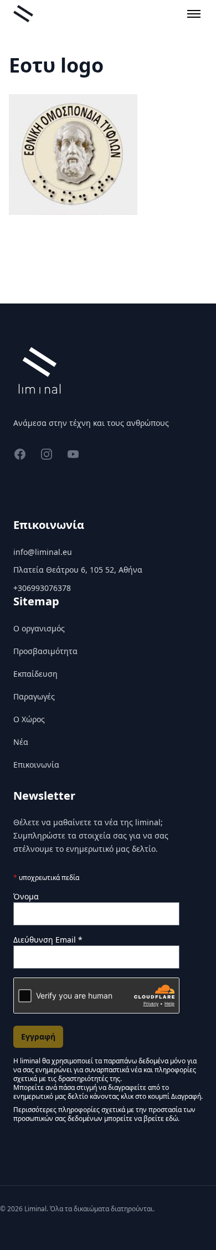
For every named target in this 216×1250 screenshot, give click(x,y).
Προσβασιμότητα (45, 651)
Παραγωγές (34, 696)
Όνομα (26, 896)
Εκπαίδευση (35, 673)
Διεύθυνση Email (48, 939)
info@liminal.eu (42, 552)
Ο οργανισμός (39, 628)
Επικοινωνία (36, 764)
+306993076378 (42, 588)
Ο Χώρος (29, 719)
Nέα (20, 742)
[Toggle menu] (194, 14)
